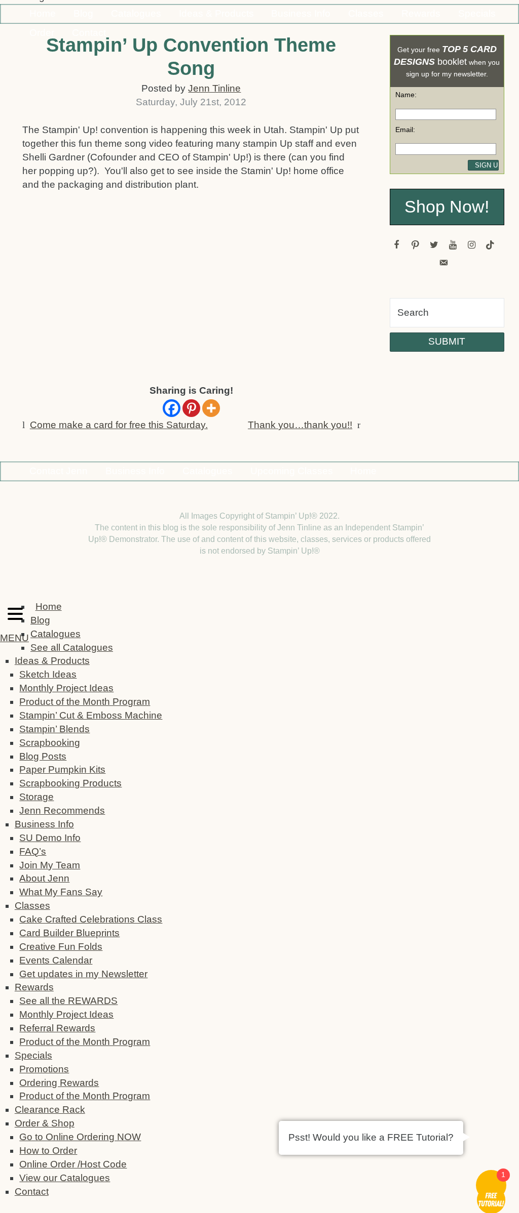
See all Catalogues (71, 647)
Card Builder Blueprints (69, 933)
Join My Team (49, 865)
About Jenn (44, 878)
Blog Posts (42, 756)
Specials (477, 13)
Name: (406, 95)
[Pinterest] (191, 408)
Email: (405, 130)
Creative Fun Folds (60, 946)
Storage (36, 796)
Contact (32, 1191)
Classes (366, 13)
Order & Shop (45, 1123)
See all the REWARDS (68, 1000)
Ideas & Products (216, 13)
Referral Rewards (57, 1028)
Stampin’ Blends (54, 729)
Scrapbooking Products (70, 783)
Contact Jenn (58, 471)
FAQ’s (32, 851)
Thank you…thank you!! (300, 425)
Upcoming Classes (291, 471)
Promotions (44, 1069)
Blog (83, 13)
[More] (211, 408)
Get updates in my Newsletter (83, 974)
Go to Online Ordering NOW (80, 1137)
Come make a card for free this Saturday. (119, 425)
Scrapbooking (49, 742)
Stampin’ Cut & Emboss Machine (90, 715)
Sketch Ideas (48, 674)
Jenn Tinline (214, 88)
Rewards (420, 13)
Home (42, 13)
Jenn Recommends (62, 810)
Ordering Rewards (59, 1082)
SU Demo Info (50, 837)
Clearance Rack (50, 1109)
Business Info (300, 13)
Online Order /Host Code (73, 1164)
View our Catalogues (64, 1178)
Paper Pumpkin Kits (62, 769)
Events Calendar (55, 960)
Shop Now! (446, 206)
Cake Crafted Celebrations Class (90, 919)
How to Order (48, 1150)
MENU (14, 638)
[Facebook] (171, 408)
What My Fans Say (60, 892)
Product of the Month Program (84, 701)
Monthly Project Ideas (66, 688)
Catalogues (136, 13)
